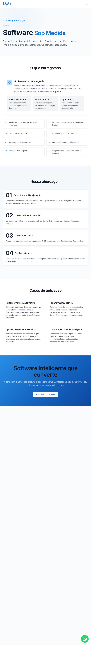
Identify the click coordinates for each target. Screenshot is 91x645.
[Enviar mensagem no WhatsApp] (85, 639)
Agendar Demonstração (45, 394)
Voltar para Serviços (15, 20)
